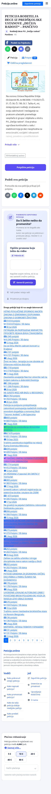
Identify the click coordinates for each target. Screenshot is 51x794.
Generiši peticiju (24, 282)
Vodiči (7, 673)
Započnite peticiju (33, 4)
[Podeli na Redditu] (40, 195)
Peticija (13, 57)
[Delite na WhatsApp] (7, 49)
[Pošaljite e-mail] (21, 49)
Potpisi (30, 57)
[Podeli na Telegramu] (34, 195)
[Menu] (46, 3)
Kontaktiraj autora (16, 155)
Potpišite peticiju (25, 167)
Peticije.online (10, 3)
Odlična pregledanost (21, 63)
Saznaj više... (14, 747)
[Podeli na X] (14, 49)
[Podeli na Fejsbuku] (21, 195)
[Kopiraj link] (27, 49)
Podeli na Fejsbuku (21, 42)
